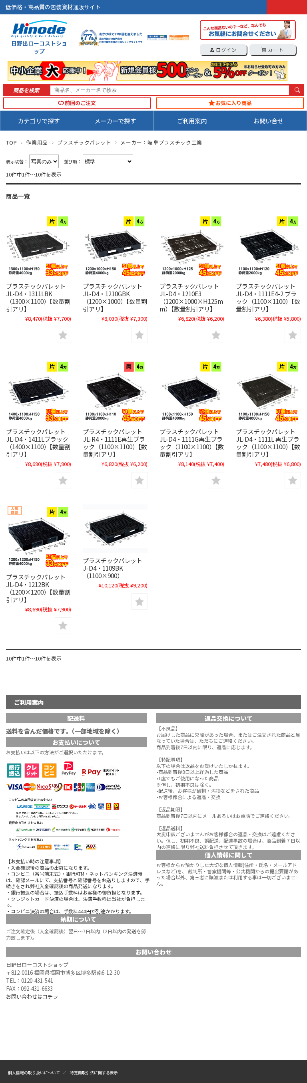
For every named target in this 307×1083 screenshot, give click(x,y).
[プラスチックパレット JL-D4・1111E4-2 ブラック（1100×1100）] (268, 246)
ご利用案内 (192, 120)
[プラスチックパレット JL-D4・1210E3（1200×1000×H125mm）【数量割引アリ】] (191, 246)
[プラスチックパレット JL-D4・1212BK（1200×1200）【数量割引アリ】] (38, 536)
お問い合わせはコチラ (32, 996)
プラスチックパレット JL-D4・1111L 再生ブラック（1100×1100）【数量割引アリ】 (268, 442)
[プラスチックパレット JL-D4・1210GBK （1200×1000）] (115, 246)
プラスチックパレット (84, 142)
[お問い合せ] (248, 38)
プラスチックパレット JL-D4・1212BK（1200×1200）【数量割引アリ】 (38, 588)
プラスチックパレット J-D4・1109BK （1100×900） (112, 568)
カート (275, 50)
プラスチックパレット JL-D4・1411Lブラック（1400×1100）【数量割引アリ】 (38, 442)
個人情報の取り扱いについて (34, 1072)
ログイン (226, 50)
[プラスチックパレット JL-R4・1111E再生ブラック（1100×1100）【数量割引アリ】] (115, 391)
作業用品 (37, 142)
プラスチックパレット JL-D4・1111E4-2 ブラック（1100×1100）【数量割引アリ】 (268, 297)
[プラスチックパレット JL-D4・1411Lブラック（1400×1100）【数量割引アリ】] (38, 391)
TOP (11, 142)
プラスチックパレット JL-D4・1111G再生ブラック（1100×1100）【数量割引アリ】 (191, 442)
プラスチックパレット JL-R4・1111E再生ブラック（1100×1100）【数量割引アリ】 (115, 442)
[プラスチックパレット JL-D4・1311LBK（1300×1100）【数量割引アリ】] (38, 246)
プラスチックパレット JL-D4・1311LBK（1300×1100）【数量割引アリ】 (38, 297)
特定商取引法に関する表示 (94, 1072)
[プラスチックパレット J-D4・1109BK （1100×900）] (115, 528)
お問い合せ (268, 120)
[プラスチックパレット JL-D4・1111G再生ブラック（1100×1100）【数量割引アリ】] (191, 391)
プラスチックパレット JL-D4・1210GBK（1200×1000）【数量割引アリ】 (115, 297)
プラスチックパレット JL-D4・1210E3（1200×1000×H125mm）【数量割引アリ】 (191, 297)
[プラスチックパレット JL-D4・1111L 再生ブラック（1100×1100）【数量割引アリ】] (268, 391)
